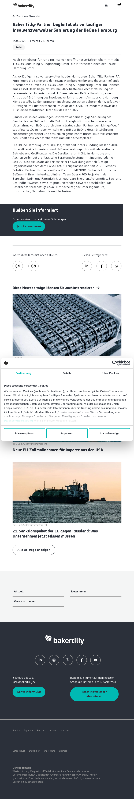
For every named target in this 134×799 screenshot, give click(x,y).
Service (16, 730)
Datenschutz (19, 750)
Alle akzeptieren (24, 433)
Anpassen (67, 433)
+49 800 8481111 (24, 678)
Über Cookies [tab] (110, 373)
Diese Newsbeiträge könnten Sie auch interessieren (54, 287)
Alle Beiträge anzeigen (33, 550)
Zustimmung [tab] (23, 373)
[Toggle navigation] (117, 5)
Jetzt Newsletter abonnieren (94, 694)
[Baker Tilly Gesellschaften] (64, 639)
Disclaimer (34, 750)
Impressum (49, 750)
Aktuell (19, 591)
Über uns (52, 730)
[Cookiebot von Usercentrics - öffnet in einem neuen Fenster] (114, 363)
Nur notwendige (109, 433)
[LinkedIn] (40, 660)
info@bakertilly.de (24, 682)
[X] (68, 660)
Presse (40, 730)
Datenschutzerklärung (18, 420)
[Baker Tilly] (23, 5)
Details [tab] (67, 373)
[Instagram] (54, 660)
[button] (87, 266)
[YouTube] (95, 660)
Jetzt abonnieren (29, 226)
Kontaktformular (29, 692)
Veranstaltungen (24, 601)
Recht (19, 47)
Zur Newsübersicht (28, 16)
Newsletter (78, 591)
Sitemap (63, 750)
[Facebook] (81, 660)
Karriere (65, 730)
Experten (28, 730)
